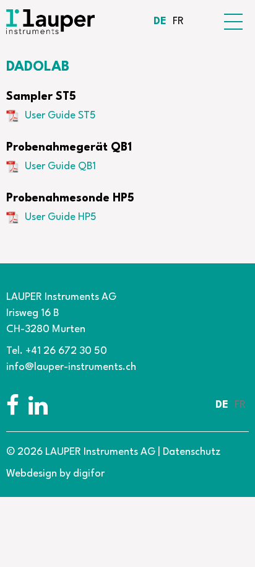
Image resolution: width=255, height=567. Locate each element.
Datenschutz (191, 452)
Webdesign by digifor (55, 473)
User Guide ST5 (60, 115)
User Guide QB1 (60, 166)
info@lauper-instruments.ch (71, 367)
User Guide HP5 (61, 217)
